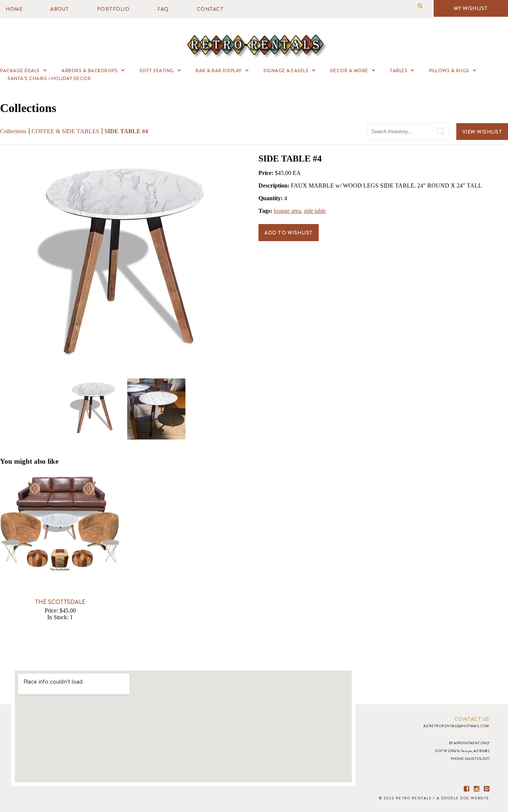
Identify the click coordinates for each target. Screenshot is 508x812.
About (59, 9)
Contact (210, 9)
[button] (420, 6)
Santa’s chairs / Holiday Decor (49, 78)
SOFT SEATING (156, 70)
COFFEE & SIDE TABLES (65, 131)
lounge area (287, 211)
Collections (13, 131)
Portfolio (113, 9)
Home (14, 9)
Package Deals (20, 70)
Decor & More (349, 70)
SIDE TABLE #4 (126, 131)
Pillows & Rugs (449, 70)
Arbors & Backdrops (89, 70)
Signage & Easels (285, 70)
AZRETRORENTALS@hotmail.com (456, 726)
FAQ (163, 9)
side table (315, 211)
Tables (398, 70)
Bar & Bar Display (219, 70)
